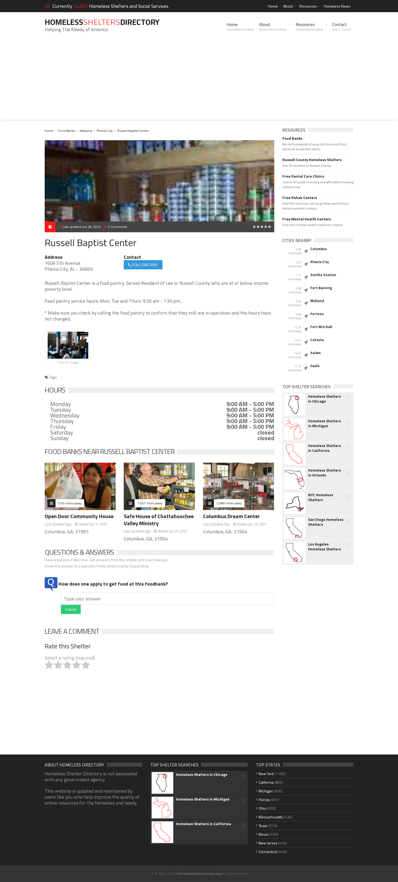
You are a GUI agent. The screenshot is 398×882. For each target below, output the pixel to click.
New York (266, 773)
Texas (263, 825)
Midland (317, 300)
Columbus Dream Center (231, 516)
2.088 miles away (229, 503)
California (266, 782)
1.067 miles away (149, 503)
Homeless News (337, 6)
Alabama (86, 130)
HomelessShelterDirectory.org (198, 873)
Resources (308, 6)
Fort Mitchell (321, 326)
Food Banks (66, 130)
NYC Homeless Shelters (320, 497)
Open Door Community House (79, 516)
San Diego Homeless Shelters (325, 522)
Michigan (266, 791)
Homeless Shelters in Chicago (324, 399)
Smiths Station (323, 274)
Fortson (317, 313)
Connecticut (268, 851)
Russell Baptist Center (133, 130)
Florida (264, 799)
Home (273, 6)
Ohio (262, 808)
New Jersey (268, 843)
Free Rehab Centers (299, 197)
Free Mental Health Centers (306, 219)
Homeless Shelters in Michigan (324, 423)
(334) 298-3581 (144, 264)
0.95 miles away (69, 503)
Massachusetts (271, 817)
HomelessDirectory (102, 22)
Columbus (318, 248)
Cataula (317, 339)
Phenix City (105, 130)
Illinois (264, 834)
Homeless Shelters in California (324, 448)
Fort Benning (321, 287)
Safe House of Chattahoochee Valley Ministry (159, 519)
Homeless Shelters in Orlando (324, 473)
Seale (314, 365)
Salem (315, 352)
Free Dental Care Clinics (303, 176)
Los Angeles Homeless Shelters (324, 546)
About (288, 6)
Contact (341, 26)
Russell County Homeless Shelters (312, 159)
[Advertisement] (199, 82)
